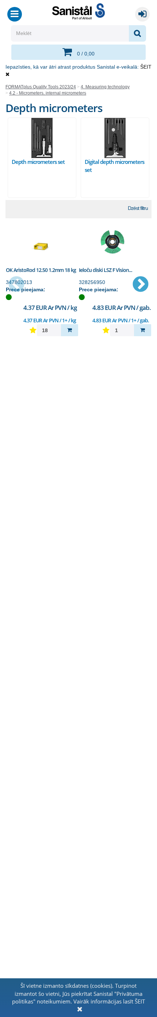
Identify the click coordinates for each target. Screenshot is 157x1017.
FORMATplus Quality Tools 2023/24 (40, 86)
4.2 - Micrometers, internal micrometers (47, 93)
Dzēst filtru (138, 208)
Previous (16, 285)
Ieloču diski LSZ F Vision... (105, 269)
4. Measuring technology (105, 86)
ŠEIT (146, 67)
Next (140, 285)
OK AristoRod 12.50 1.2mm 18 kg (41, 269)
